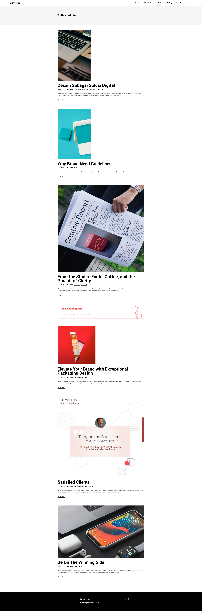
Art (75, 89)
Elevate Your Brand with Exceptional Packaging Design (93, 371)
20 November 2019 (67, 89)
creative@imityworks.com (89, 603)
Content (78, 89)
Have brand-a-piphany (71, 308)
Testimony (91, 486)
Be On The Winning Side (81, 562)
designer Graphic (95, 89)
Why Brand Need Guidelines (84, 163)
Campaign (77, 285)
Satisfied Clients (74, 482)
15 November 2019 (67, 566)
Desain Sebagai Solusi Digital (86, 85)
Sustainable (83, 285)
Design (76, 566)
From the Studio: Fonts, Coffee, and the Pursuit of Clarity (96, 278)
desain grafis (85, 89)
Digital (102, 89)
